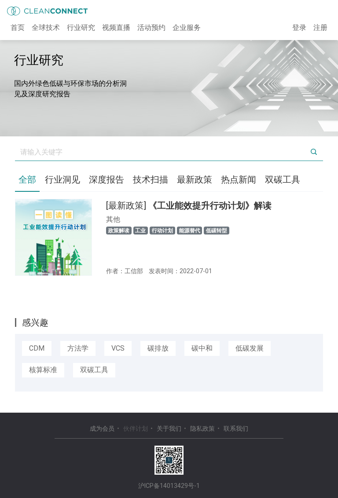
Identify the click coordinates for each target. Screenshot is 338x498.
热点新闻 (238, 179)
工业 (140, 230)
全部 (27, 179)
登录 (299, 27)
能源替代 (189, 230)
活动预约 (151, 27)
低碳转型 (216, 230)
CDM (36, 348)
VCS (118, 348)
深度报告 (106, 179)
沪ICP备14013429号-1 (169, 485)
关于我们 (169, 428)
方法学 (77, 348)
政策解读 (118, 230)
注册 (320, 27)
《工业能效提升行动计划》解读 (189, 205)
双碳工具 (282, 179)
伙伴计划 (135, 428)
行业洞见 (62, 179)
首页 (18, 27)
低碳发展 (249, 348)
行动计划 (162, 230)
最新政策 (194, 179)
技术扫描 (150, 179)
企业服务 (187, 27)
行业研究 (81, 27)
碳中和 (202, 348)
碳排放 (158, 348)
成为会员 (102, 428)
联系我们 (236, 428)
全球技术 (46, 27)
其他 (113, 219)
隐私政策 (202, 428)
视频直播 (116, 27)
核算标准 (43, 370)
